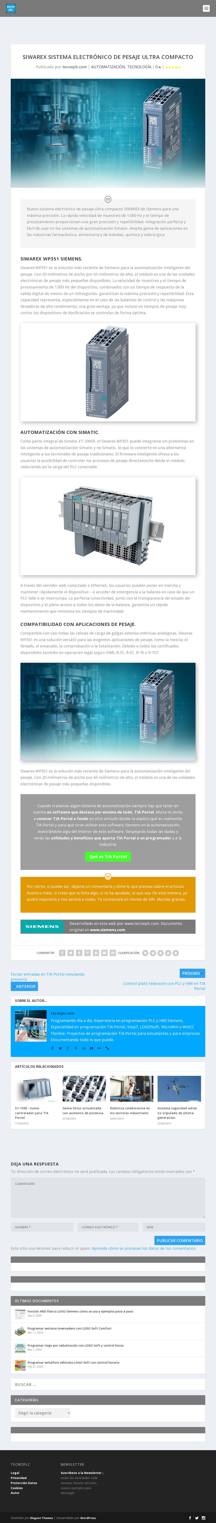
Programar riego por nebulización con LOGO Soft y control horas (76, 1345)
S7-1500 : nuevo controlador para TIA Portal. (31, 1113)
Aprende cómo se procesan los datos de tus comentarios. (144, 1248)
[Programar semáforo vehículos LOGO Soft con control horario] (20, 1365)
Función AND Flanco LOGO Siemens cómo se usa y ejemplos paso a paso (80, 1311)
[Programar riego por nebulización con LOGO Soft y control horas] (20, 1348)
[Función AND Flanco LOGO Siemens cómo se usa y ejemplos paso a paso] (20, 1314)
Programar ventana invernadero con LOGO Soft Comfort (70, 1328)
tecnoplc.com (74, 66)
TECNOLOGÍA (139, 66)
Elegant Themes (41, 1518)
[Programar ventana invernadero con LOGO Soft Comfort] (20, 1331)
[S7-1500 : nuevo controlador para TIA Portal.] (36, 1089)
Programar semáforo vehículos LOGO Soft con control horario (73, 1362)
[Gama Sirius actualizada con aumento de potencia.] (84, 1089)
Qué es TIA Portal (108, 856)
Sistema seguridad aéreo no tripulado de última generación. (177, 1113)
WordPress (88, 1518)
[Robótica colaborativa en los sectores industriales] (131, 1089)
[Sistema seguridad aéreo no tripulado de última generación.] (179, 1089)
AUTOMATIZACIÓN (108, 66)
